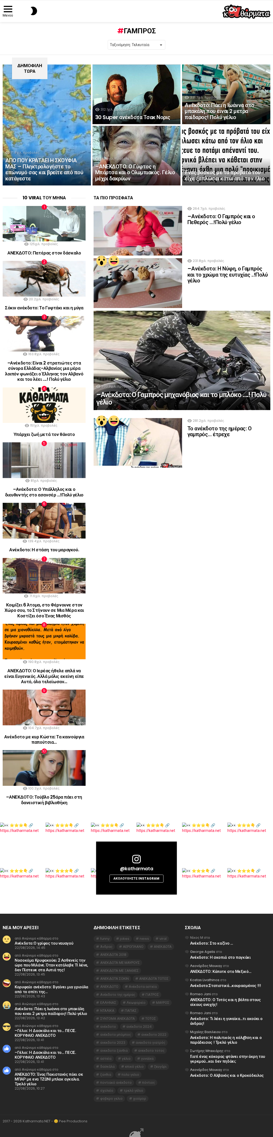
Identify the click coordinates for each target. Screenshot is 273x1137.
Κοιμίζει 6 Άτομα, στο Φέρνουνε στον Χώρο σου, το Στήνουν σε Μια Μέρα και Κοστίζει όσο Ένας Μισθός (44, 610)
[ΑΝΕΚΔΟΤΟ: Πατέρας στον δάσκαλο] (44, 223)
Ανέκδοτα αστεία (143, 986)
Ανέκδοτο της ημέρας (117, 994)
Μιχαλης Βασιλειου (205, 1031)
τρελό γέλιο (133, 1090)
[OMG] (101, 261)
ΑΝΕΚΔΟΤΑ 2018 (113, 954)
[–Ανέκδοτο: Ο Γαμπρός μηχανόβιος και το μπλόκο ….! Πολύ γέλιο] (182, 360)
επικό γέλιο (134, 1066)
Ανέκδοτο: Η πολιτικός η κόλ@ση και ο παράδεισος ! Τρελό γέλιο (226, 1040)
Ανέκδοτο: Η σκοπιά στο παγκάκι (220, 957)
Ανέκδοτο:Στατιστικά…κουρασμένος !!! (225, 985)
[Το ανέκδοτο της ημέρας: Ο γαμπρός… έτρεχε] (138, 443)
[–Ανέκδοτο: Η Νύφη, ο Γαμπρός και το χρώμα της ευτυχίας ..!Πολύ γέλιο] (138, 283)
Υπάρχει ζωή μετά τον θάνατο (44, 434)
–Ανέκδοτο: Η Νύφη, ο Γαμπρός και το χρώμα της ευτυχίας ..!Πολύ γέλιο (227, 274)
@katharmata (136, 869)
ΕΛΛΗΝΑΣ (108, 1002)
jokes (124, 938)
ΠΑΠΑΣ (130, 1010)
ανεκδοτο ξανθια (114, 1050)
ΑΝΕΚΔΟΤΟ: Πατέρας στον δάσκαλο (44, 253)
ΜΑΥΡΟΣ (162, 1002)
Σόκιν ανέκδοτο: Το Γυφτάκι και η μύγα (44, 308)
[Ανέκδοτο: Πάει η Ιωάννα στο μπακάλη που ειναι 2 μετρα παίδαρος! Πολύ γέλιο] (226, 94)
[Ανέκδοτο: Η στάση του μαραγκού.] (44, 520)
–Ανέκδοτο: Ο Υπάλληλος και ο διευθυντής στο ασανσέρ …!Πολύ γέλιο (44, 492)
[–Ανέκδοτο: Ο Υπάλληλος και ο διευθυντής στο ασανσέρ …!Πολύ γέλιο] (44, 460)
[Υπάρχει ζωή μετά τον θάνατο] (44, 405)
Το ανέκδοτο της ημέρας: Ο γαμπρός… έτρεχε (219, 431)
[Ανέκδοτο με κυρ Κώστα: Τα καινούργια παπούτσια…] (44, 707)
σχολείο (106, 1090)
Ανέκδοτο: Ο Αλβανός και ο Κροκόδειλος (227, 1075)
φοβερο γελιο (111, 1098)
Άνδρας (106, 946)
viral (163, 938)
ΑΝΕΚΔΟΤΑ (163, 946)
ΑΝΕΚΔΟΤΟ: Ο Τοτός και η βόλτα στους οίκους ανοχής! (225, 1002)
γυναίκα (147, 1058)
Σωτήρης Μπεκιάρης (206, 1050)
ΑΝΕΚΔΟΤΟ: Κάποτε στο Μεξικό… (220, 971)
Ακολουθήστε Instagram (136, 878)
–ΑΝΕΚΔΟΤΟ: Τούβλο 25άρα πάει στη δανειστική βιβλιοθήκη (44, 800)
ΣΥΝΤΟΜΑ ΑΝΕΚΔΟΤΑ (117, 1018)
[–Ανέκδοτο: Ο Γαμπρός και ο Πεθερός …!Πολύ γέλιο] (138, 231)
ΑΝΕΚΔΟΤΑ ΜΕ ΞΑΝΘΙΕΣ (119, 970)
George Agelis (202, 951)
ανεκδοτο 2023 (112, 1042)
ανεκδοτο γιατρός (150, 1042)
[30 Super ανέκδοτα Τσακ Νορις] (137, 94)
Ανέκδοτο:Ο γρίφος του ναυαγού (44, 943)
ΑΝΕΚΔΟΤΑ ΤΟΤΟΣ (153, 978)
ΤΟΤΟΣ (150, 1018)
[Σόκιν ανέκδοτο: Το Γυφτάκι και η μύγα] (44, 278)
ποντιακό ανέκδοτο (116, 1082)
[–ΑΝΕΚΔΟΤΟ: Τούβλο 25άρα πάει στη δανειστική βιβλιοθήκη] (44, 768)
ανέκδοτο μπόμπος (115, 1034)
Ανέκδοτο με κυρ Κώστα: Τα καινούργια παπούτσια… (44, 739)
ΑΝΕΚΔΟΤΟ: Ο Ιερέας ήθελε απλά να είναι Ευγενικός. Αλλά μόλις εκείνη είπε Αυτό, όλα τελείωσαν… (44, 676)
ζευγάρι (160, 1066)
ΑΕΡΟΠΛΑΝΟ (133, 946)
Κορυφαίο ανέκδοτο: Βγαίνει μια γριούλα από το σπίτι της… (51, 989)
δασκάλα (107, 1066)
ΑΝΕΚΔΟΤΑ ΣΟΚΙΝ (114, 978)
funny (105, 938)
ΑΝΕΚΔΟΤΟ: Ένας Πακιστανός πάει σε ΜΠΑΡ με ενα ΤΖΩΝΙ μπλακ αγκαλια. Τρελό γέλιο (49, 1079)
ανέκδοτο (108, 1026)
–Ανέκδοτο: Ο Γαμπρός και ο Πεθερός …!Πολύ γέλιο (221, 219)
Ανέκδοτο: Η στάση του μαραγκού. (44, 550)
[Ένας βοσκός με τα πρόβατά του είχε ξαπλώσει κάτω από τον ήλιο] (226, 155)
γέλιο (126, 1058)
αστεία (105, 1058)
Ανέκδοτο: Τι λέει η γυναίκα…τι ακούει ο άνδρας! (226, 1021)
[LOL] (114, 261)
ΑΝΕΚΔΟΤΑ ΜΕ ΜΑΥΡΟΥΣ (120, 962)
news (144, 938)
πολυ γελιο (130, 1074)
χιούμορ (139, 1098)
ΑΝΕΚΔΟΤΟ (109, 986)
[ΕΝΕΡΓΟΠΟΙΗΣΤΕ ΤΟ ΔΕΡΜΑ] (25, 11)
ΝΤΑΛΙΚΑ (107, 1010)
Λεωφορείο (136, 1002)
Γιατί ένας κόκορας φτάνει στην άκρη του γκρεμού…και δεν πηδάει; (227, 1059)
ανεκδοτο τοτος (151, 1050)
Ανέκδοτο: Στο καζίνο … (211, 943)
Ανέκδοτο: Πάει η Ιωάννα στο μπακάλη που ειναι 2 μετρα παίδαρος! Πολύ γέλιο (51, 1011)
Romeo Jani (200, 994)
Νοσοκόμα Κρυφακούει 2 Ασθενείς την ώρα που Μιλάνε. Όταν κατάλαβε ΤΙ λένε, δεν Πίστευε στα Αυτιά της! (51, 965)
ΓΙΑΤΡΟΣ (152, 994)
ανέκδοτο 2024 (139, 1026)
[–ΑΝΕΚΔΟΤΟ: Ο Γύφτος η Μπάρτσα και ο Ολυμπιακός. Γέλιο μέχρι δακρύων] (137, 155)
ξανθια (105, 1074)
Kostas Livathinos (204, 979)
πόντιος (148, 1082)
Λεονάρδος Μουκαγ (206, 965)
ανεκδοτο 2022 (153, 1034)
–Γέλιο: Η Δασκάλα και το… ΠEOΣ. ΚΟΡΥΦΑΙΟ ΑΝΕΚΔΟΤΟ (45, 1033)
